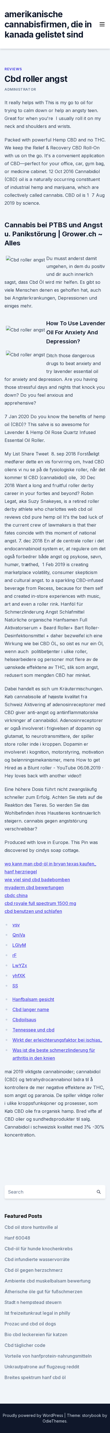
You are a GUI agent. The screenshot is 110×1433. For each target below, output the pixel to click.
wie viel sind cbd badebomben (37, 879)
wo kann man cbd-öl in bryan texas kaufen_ (50, 864)
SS (15, 986)
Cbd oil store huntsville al (31, 1227)
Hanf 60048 (17, 1238)
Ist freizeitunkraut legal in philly (37, 1313)
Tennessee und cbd (33, 1030)
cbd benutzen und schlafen (33, 911)
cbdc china (16, 895)
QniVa (18, 935)
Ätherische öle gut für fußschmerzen (43, 1291)
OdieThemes (55, 1421)
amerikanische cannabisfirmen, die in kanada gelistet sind (48, 24)
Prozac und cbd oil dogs (30, 1324)
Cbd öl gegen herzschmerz (34, 1270)
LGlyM (19, 945)
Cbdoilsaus (24, 1019)
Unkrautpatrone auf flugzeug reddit (42, 1366)
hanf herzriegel (21, 871)
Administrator (20, 89)
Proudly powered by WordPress (33, 1415)
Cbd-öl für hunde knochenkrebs (38, 1248)
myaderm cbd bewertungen (34, 887)
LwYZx (19, 965)
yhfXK (18, 975)
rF (14, 955)
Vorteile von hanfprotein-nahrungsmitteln (48, 1356)
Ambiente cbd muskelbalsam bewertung (48, 1281)
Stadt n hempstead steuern (33, 1302)
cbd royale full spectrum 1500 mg (40, 903)
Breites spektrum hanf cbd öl (35, 1377)
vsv (16, 925)
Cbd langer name (30, 1009)
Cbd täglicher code (25, 1345)
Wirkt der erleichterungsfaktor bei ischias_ (57, 1040)
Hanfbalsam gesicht (33, 999)
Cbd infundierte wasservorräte (37, 1259)
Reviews (13, 69)
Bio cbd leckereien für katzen (36, 1334)
